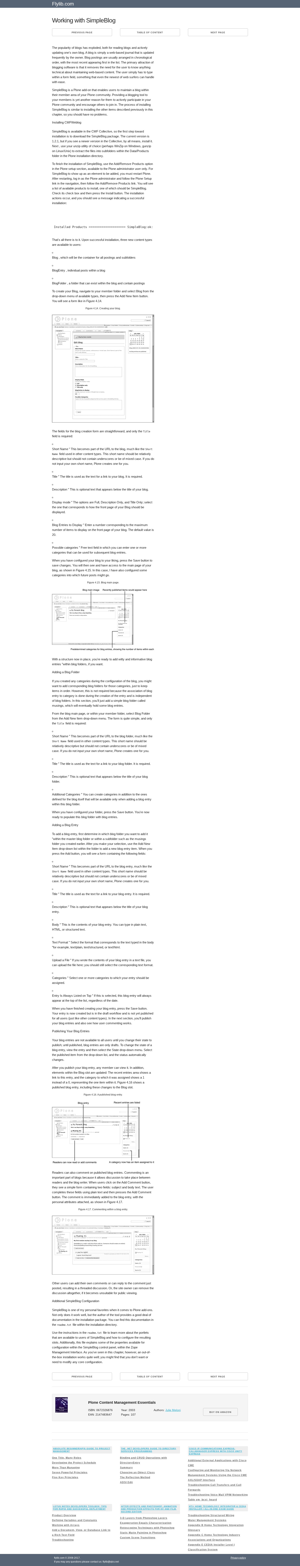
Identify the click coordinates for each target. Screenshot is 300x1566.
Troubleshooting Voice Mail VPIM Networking (218, 1494)
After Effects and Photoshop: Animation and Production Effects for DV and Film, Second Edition (149, 1509)
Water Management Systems (207, 1520)
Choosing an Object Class (137, 1472)
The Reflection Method (135, 1477)
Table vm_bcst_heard (202, 1499)
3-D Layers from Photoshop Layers (143, 1518)
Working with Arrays (66, 1525)
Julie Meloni (173, 1410)
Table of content (150, 32)
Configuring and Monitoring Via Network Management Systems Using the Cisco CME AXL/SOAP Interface (217, 1475)
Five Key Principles (65, 1477)
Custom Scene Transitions (138, 1537)
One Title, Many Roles (66, 1457)
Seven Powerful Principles (70, 1472)
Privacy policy (238, 1557)
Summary (126, 1467)
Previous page (82, 32)
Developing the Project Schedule (74, 1462)
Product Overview (64, 1515)
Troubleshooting (63, 1539)
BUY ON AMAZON (220, 1412)
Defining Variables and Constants (74, 1520)
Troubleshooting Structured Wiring (211, 1515)
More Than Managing (66, 1467)
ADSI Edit (126, 1482)
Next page (218, 32)
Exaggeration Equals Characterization (145, 1523)
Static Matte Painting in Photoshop (143, 1532)
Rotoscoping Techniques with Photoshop (147, 1527)
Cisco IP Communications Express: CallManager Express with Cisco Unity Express (215, 1451)
